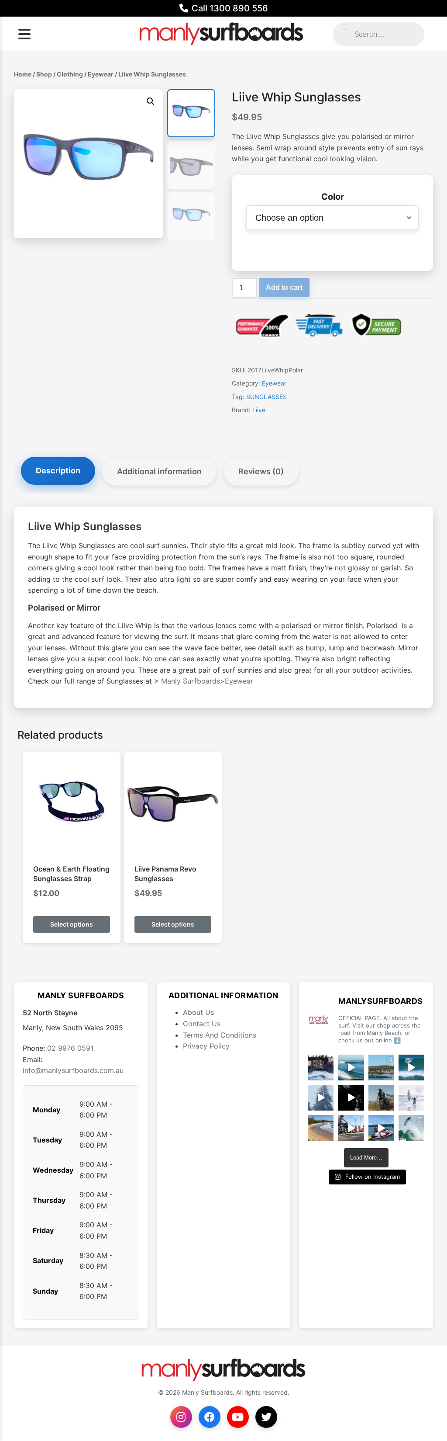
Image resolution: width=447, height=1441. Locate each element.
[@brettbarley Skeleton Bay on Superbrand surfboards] (351, 1067)
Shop (44, 74)
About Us (198, 1012)
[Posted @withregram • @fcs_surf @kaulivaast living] (381, 1128)
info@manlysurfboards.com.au (73, 1070)
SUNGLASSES (266, 396)
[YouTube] (238, 1417)
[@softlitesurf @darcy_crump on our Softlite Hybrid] (321, 1098)
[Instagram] (181, 1417)
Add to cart (284, 287)
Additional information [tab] (159, 471)
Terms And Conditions (219, 1035)
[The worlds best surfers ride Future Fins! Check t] (411, 1098)
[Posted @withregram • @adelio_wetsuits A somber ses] (351, 1098)
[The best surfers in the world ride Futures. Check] (411, 1067)
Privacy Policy (206, 1046)
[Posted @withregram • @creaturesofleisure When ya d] (381, 1098)
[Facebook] (209, 1417)
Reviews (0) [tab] (261, 471)
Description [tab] (58, 470)
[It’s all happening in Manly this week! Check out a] (351, 1128)
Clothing (70, 74)
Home (22, 74)
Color (332, 196)
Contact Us (201, 1023)
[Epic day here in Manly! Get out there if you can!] (381, 1067)
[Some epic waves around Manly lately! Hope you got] (321, 1067)
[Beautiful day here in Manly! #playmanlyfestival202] (321, 1128)
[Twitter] (266, 1417)
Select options (71, 924)
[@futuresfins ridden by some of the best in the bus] (411, 1128)
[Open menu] (24, 34)
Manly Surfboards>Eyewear (207, 681)
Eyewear (100, 74)
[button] (150, 101)
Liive (258, 409)
